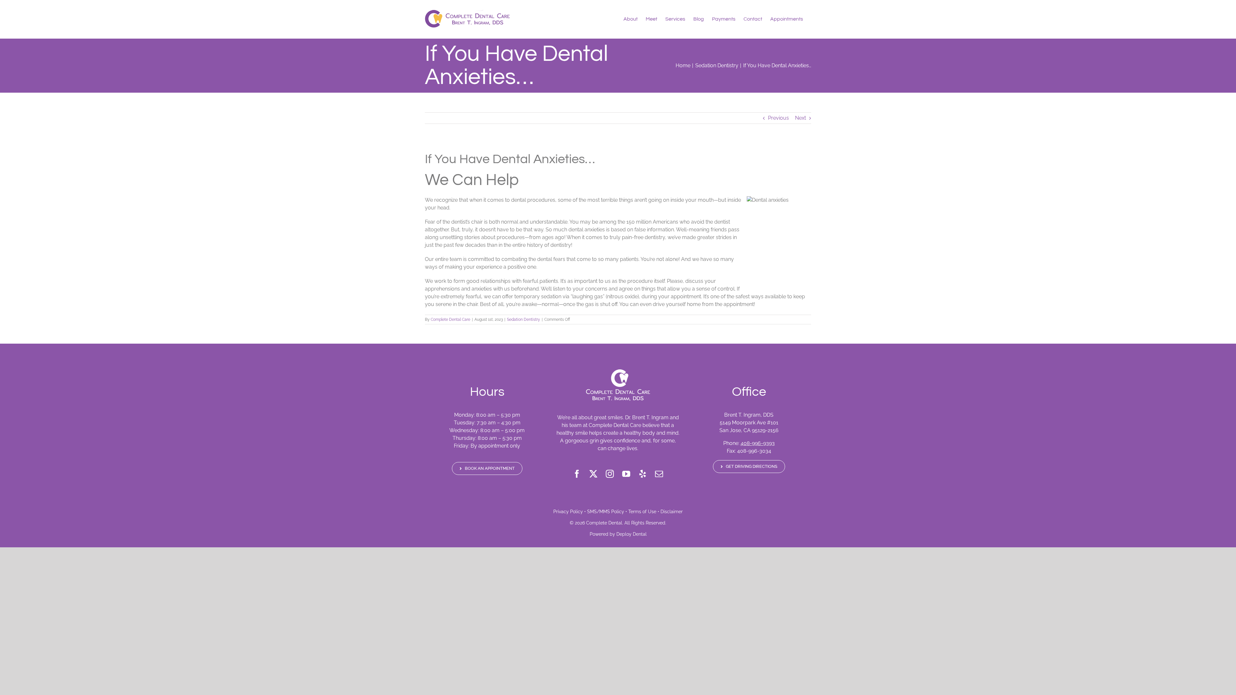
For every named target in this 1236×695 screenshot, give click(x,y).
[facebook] (577, 473)
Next (800, 118)
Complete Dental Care (450, 319)
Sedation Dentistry (523, 319)
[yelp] (642, 473)
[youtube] (626, 473)
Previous (778, 118)
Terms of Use (642, 511)
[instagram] (609, 473)
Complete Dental (604, 522)
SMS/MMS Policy (605, 511)
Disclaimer (671, 511)
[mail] (659, 473)
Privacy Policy (568, 511)
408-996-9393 (758, 443)
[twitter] (593, 473)
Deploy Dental (631, 534)
